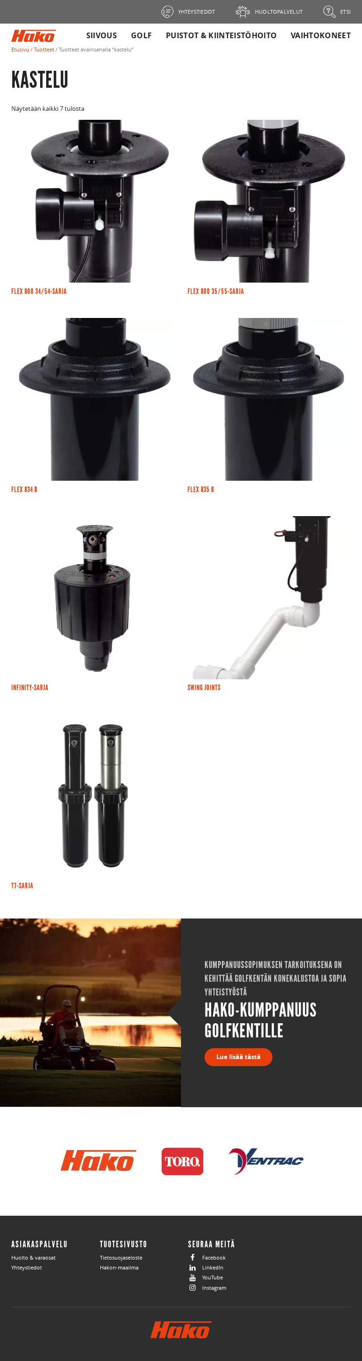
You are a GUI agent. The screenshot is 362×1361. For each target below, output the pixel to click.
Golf (141, 35)
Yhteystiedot (26, 1267)
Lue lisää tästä (238, 1056)
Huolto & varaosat (33, 1257)
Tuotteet (44, 49)
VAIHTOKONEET (321, 35)
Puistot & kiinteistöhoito (221, 35)
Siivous (101, 35)
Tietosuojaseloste (121, 1257)
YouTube (212, 1277)
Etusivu (20, 49)
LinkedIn (212, 1267)
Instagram (214, 1287)
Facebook (214, 1257)
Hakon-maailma (119, 1267)
